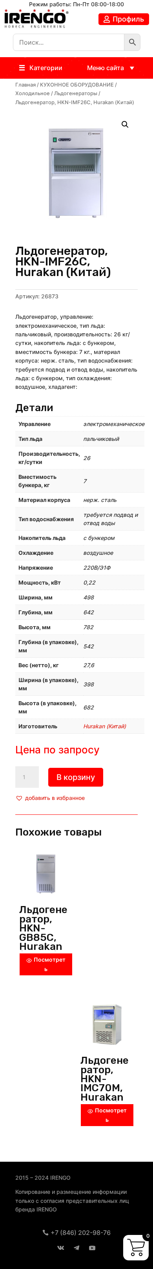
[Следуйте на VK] (61, 1248)
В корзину (75, 777)
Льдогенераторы (75, 93)
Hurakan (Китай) (104, 726)
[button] (45, 68)
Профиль (128, 19)
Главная (25, 85)
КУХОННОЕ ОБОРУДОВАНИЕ (77, 85)
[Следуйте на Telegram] (76, 1248)
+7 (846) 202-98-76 (81, 1233)
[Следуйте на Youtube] (92, 1248)
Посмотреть (50, 964)
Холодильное (32, 93)
